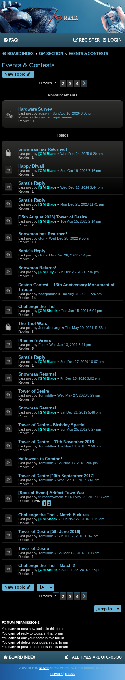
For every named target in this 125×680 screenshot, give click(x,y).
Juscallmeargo (49, 328)
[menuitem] (10, 40)
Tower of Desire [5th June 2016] (49, 531)
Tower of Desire (33, 391)
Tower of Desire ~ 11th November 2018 (56, 441)
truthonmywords (51, 497)
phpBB (44, 668)
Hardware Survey (35, 109)
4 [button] (77, 83)
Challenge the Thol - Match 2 (46, 565)
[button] (84, 83)
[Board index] (62, 17)
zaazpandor (47, 294)
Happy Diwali (31, 166)
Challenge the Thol (37, 306)
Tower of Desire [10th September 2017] (56, 475)
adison (43, 113)
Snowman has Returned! (42, 149)
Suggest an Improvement (53, 117)
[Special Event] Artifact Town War (51, 492)
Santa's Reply (31, 183)
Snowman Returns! (37, 267)
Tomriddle (46, 395)
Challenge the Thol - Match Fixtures (53, 514)
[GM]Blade (47, 154)
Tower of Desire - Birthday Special (52, 425)
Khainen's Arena (34, 340)
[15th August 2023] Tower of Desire (52, 217)
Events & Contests (28, 65)
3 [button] (70, 83)
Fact (42, 345)
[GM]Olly (46, 272)
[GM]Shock (47, 311)
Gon (41, 238)
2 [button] (63, 83)
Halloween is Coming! (40, 458)
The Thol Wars (32, 323)
